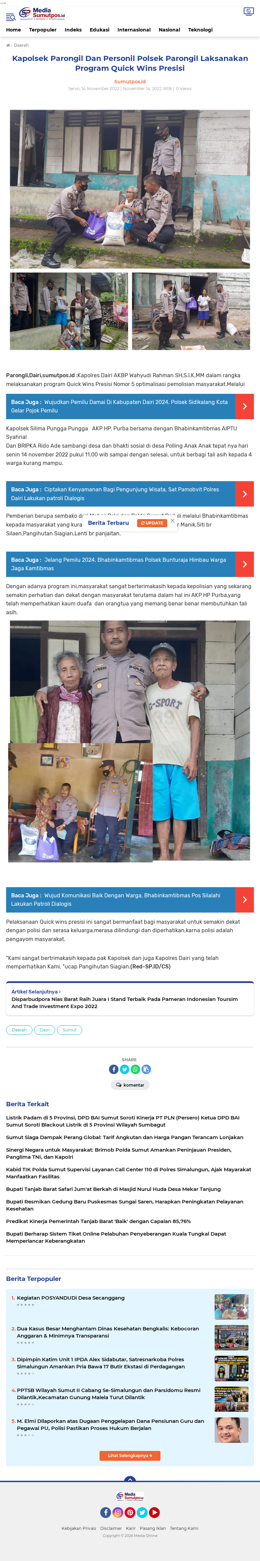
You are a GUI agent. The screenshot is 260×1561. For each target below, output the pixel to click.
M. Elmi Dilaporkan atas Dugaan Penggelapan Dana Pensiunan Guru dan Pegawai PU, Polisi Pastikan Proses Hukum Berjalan (110, 1424)
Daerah (19, 1029)
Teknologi (200, 30)
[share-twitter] (124, 1069)
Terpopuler (43, 30)
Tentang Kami (184, 1528)
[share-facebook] (113, 1069)
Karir (131, 1528)
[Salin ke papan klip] (146, 1069)
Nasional (169, 30)
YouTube (159, 1521)
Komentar (133, 1085)
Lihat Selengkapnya (128, 1455)
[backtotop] (130, 1482)
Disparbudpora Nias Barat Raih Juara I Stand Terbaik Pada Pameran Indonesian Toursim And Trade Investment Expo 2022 (125, 1002)
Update (154, 523)
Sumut (70, 1029)
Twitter (145, 1521)
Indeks (73, 30)
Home (13, 30)
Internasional (134, 30)
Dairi (44, 1029)
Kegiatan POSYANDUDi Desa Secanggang (71, 1298)
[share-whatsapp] (135, 1069)
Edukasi (99, 30)
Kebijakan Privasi (79, 1528)
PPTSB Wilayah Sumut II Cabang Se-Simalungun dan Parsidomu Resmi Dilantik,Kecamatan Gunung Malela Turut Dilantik (108, 1393)
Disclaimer (111, 1528)
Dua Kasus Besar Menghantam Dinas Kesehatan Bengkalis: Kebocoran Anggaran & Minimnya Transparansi (108, 1332)
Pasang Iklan (153, 1528)
